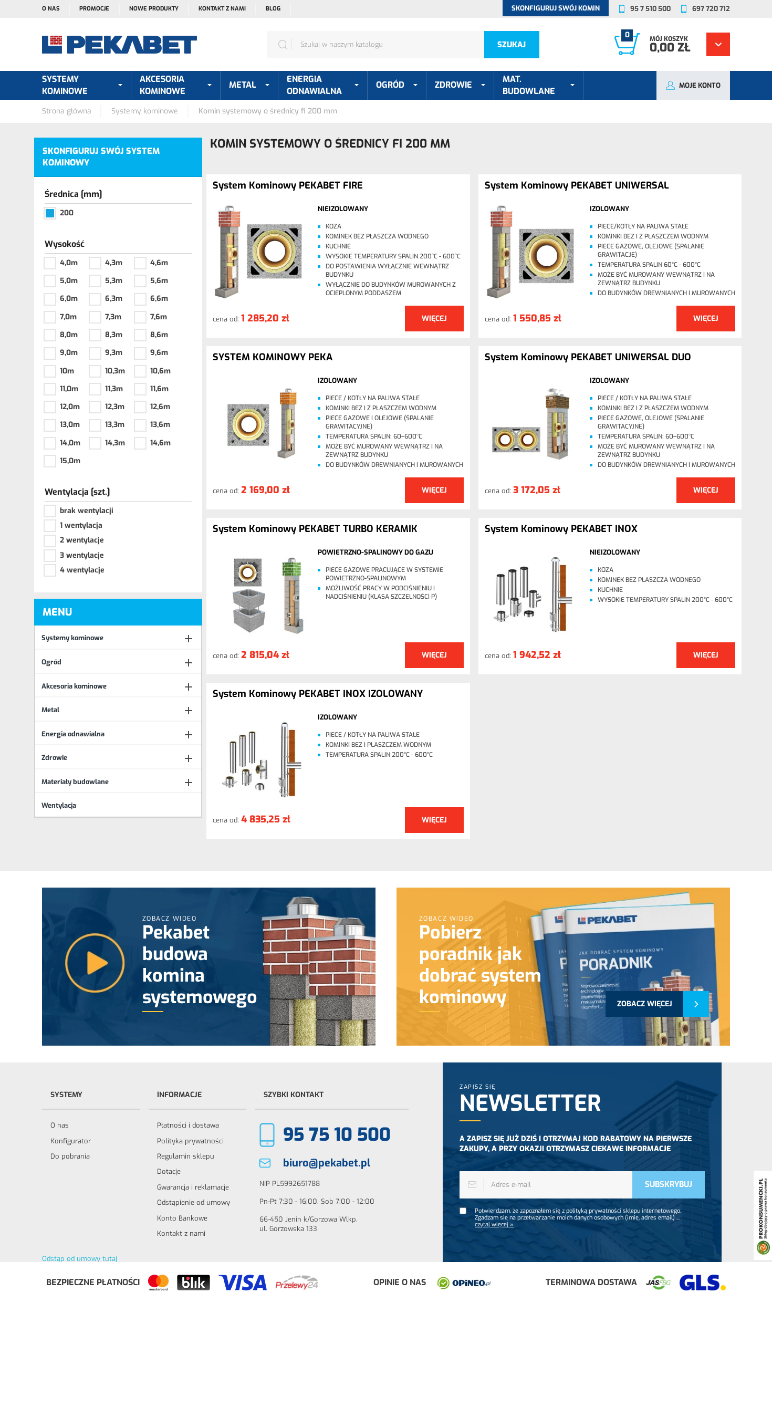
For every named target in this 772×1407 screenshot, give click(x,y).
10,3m (115, 371)
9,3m (113, 353)
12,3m (114, 407)
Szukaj (511, 44)
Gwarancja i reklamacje (193, 1187)
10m (67, 371)
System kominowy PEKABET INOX (561, 529)
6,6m (159, 299)
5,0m (69, 281)
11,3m (114, 389)
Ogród (51, 662)
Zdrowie (54, 757)
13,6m (160, 425)
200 (67, 213)
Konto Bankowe (182, 1218)
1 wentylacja (81, 525)
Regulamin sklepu (185, 1156)
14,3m (115, 443)
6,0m (69, 299)
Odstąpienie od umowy (193, 1202)
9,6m (159, 353)
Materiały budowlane (75, 781)
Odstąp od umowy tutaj (79, 1258)
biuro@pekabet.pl (326, 1163)
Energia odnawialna (73, 733)
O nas (50, 9)
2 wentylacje (82, 540)
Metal (50, 709)
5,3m (113, 281)
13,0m (70, 425)
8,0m (69, 335)
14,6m (160, 443)
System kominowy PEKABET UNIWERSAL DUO (588, 357)
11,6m (159, 389)
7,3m (113, 317)
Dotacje (169, 1171)
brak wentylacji (86, 511)
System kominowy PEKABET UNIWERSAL (577, 186)
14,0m (70, 443)
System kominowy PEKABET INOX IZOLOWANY (318, 694)
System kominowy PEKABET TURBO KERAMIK (315, 529)
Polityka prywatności (190, 1141)
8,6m (159, 335)
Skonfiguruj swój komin (556, 8)
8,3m (113, 335)
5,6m (159, 281)
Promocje (94, 9)
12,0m (70, 407)
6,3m (113, 299)
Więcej (434, 319)
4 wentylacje (82, 570)
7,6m (158, 317)
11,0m (69, 389)
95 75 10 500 (337, 1135)
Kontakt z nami (222, 9)
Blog (273, 9)
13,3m (114, 425)
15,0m (70, 461)
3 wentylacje (82, 555)
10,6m (160, 371)
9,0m (69, 353)
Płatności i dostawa (188, 1125)
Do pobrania (70, 1156)
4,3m (113, 263)
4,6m (159, 263)
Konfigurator (70, 1141)
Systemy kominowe (72, 637)
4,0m (69, 263)
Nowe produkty (154, 9)
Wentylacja (58, 805)
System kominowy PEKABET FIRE (288, 186)
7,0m (68, 317)
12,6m (160, 407)
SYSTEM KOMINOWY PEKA (272, 357)
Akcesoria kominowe (74, 686)
